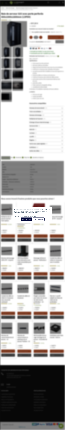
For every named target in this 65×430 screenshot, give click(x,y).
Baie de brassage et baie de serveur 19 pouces (26, 8)
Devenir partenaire (39, 394)
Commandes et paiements (8, 394)
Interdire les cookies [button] (39, 219)
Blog (49, 2)
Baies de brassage (10, 8)
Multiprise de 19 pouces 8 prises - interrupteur (6, 219)
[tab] (46, 108)
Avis (12, 157)
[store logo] (20, 2)
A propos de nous (6, 410)
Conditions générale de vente (9, 402)
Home (2, 8)
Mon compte (54, 2)
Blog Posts (27, 157)
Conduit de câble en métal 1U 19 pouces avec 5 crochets (56, 260)
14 (10, 303)
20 (42, 343)
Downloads (19, 157)
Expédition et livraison (7, 397)
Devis (58, 41)
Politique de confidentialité (8, 405)
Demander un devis (39, 397)
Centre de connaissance (7, 407)
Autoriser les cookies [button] (26, 219)
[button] (6, 52)
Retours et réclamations (7, 399)
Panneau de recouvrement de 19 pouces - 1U (7, 337)
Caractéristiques (6, 157)
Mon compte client (39, 407)
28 (10, 224)
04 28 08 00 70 (10, 373)
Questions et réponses (38, 157)
